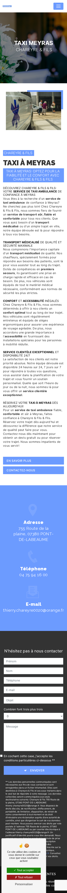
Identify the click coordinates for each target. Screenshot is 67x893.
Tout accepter (25, 870)
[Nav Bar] (58, 6)
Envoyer (37, 770)
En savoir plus (19, 460)
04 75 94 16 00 (33, 574)
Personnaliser (24, 884)
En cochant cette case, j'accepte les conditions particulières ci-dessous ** (29, 758)
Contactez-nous (21, 470)
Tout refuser (25, 877)
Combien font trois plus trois (23, 709)
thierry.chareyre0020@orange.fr (33, 610)
